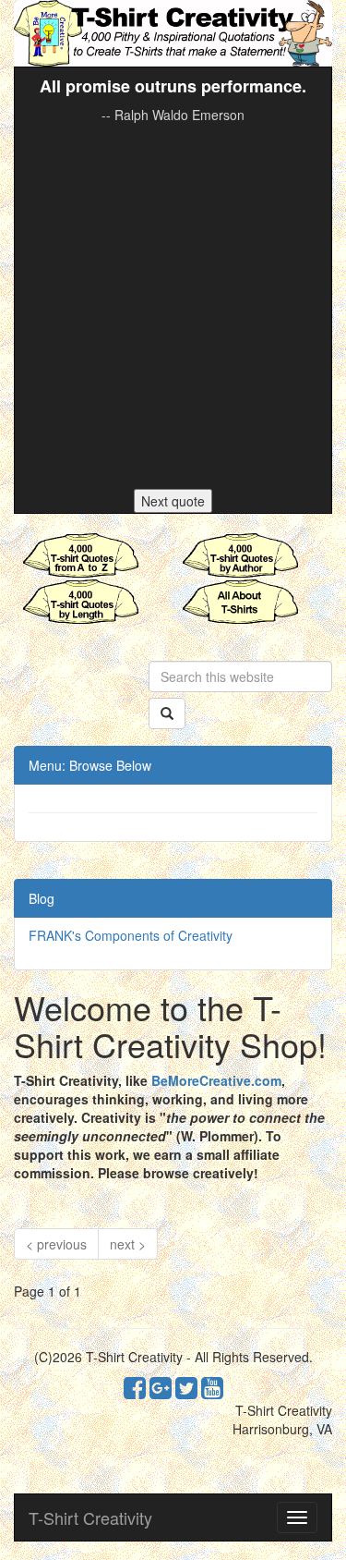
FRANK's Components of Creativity (131, 935)
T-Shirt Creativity (90, 1517)
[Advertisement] (173, 306)
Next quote (173, 501)
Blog (41, 898)
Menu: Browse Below (90, 765)
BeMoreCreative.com (216, 1080)
